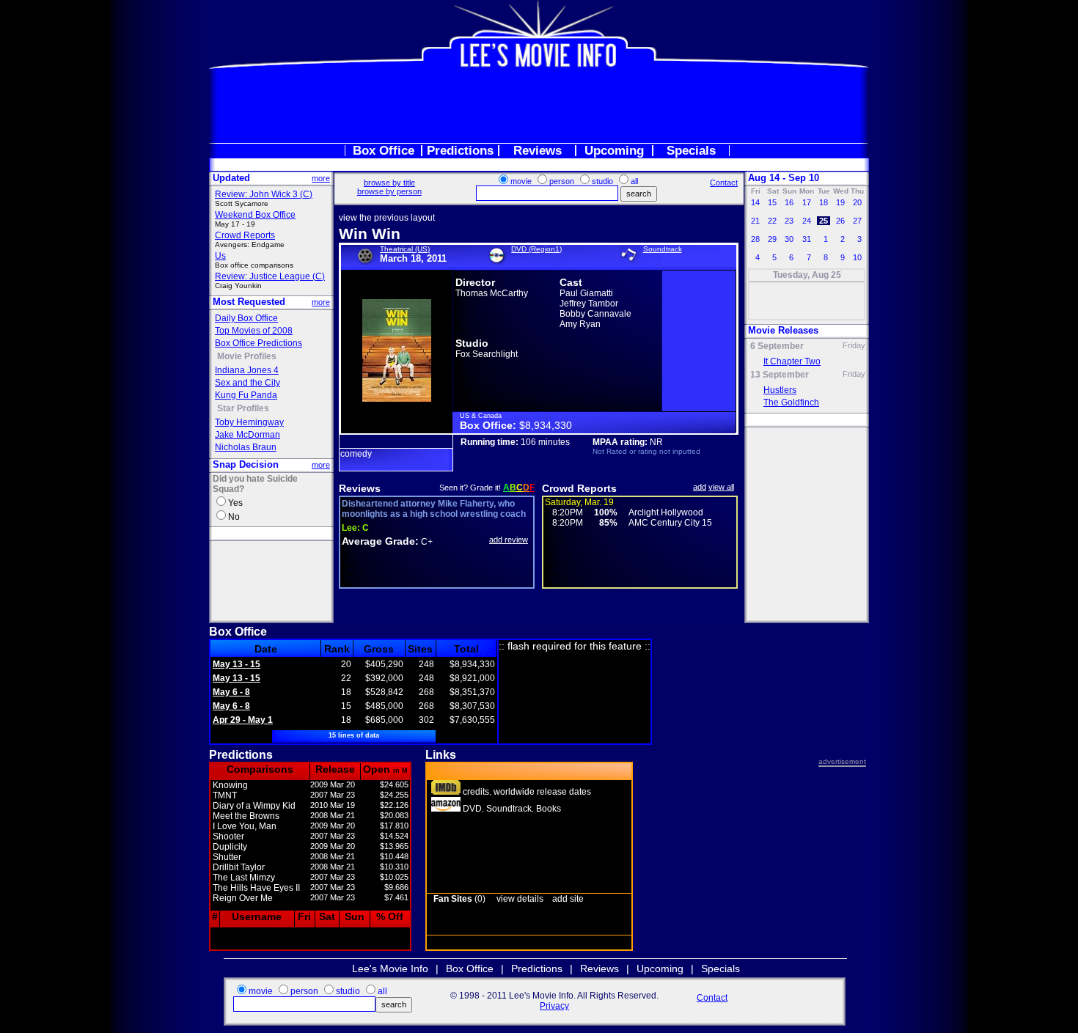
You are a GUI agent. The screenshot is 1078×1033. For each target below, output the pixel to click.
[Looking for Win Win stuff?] (446, 809)
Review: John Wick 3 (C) (263, 194)
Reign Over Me (243, 898)
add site (568, 899)
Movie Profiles (246, 356)
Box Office (383, 151)
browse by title (389, 182)
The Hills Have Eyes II (256, 888)
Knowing (230, 785)
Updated (231, 177)
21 (755, 220)
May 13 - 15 (236, 664)
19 (840, 202)
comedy (356, 454)
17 (806, 202)
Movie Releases (783, 330)
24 (806, 220)
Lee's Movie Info (390, 968)
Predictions (460, 151)
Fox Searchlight (486, 354)
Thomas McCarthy (491, 293)
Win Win (369, 233)
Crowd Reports (245, 235)
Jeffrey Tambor (589, 303)
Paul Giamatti (586, 293)
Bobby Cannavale (595, 314)
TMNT (225, 795)
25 (823, 220)
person (561, 181)
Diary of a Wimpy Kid (254, 806)
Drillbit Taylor (239, 867)
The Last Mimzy (244, 877)
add (699, 486)
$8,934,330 (545, 425)
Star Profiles (243, 408)
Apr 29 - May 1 (243, 720)
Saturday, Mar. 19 (579, 502)
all (634, 181)
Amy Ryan (580, 324)
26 (840, 220)
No (234, 517)
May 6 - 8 (231, 692)
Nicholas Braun (245, 447)
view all (721, 486)
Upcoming (614, 151)
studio (602, 181)
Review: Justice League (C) (270, 276)
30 (789, 239)
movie (521, 181)
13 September (779, 375)
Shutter (227, 857)
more (321, 178)
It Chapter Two (792, 361)
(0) (459, 899)
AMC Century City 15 (670, 523)
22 (772, 220)
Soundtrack (662, 249)
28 (755, 239)
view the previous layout (387, 218)
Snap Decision (246, 464)
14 (755, 202)
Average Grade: (380, 541)
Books (548, 809)
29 (772, 239)
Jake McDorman (247, 435)
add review (508, 539)
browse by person (389, 191)
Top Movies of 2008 (254, 331)
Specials (691, 151)
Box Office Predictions (258, 343)
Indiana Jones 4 (247, 370)
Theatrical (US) (405, 249)
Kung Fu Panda (246, 395)
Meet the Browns (246, 816)
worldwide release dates (542, 792)
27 (857, 220)
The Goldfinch (791, 402)
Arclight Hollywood (665, 512)
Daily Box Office (246, 318)
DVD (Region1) (536, 249)
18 (823, 202)
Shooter (228, 836)
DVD (472, 809)
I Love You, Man (244, 826)
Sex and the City (247, 383)
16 (789, 202)
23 (789, 220)
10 (857, 257)
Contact (724, 182)
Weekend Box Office (255, 215)
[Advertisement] (539, 106)
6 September (777, 346)
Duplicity (230, 847)
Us (220, 256)
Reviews (537, 151)
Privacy (554, 1006)
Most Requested (249, 301)
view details (519, 899)
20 (857, 202)
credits (476, 792)
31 (806, 239)
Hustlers (779, 390)
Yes (235, 503)
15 (772, 202)
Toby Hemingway (249, 422)
